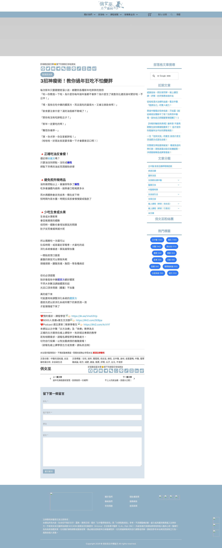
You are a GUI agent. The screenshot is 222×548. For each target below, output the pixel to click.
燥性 (110, 358)
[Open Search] (171, 14)
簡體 (178, 14)
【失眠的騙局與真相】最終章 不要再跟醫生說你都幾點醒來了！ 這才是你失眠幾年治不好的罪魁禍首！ (164, 127)
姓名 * (45, 401)
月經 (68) (171, 260)
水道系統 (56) (157, 273)
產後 (92, 362)
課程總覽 (114, 14)
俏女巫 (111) (171, 246)
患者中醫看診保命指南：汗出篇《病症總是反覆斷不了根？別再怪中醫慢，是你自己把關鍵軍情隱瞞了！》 (163, 114)
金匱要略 (130, 358)
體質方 (73, 298)
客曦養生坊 (129, 14)
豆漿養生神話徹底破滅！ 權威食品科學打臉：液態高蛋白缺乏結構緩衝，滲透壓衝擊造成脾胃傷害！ (164, 149)
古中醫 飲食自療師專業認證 (160, 166)
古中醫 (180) (157, 240)
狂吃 (84, 358)
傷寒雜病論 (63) (171, 266)
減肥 (87, 362)
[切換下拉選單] (95, 15)
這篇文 (51, 158)
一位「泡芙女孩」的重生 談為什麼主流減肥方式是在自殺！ (164, 138)
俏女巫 (103, 358)
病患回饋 (152, 171)
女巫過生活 (57, 362)
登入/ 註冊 (162, 14)
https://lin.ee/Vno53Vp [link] (84, 316)
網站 (45, 424)
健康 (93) (171, 253)
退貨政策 (133, 506)
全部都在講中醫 (155, 180)
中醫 (137, 358)
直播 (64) (155, 266)
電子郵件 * (47, 412)
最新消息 (152, 175)
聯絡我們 (109, 501)
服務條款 (133, 501)
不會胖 (119, 362)
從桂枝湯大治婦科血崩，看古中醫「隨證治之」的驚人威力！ (162, 103)
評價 (103, 362)
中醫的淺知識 (57, 358)
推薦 (97, 362)
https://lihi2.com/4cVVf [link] (97, 324)
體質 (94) (157, 253)
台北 (113, 362)
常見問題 (109, 506)
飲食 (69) (157, 260)
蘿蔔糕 (96, 358)
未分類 (151, 213)
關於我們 (109, 497)
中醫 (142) (156, 246)
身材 (122, 358)
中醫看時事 (153, 189)
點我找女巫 (47, 74)
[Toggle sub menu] (178, 180)
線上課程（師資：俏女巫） (159, 204)
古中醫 (116, 358)
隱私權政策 (134, 497)
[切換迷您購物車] (150, 14)
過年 (90, 358)
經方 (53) (173, 273)
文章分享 (152, 199)
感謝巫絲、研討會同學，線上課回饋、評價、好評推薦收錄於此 (162, 94)
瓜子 (108, 362)
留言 (45, 435)
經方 (82, 362)
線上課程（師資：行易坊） (159, 208)
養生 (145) (172, 240)
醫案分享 (152, 185)
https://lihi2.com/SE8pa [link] (89, 320)
